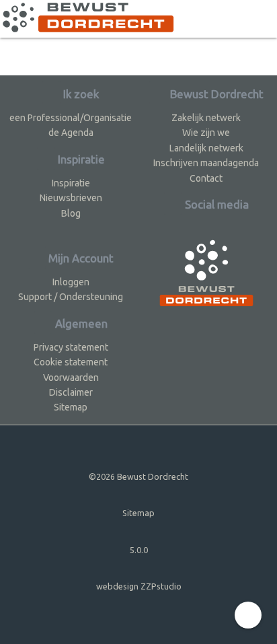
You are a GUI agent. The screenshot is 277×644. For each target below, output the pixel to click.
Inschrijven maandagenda (206, 162)
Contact (206, 178)
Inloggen (70, 282)
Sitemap (70, 407)
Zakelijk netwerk (206, 117)
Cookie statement (71, 362)
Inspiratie (71, 183)
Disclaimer (71, 392)
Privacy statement (71, 347)
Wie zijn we (206, 132)
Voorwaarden (71, 377)
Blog (71, 213)
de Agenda (70, 132)
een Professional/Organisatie (70, 117)
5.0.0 (139, 549)
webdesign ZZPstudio (139, 586)
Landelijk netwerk (206, 148)
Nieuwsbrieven (71, 197)
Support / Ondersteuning (70, 296)
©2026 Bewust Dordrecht (138, 476)
